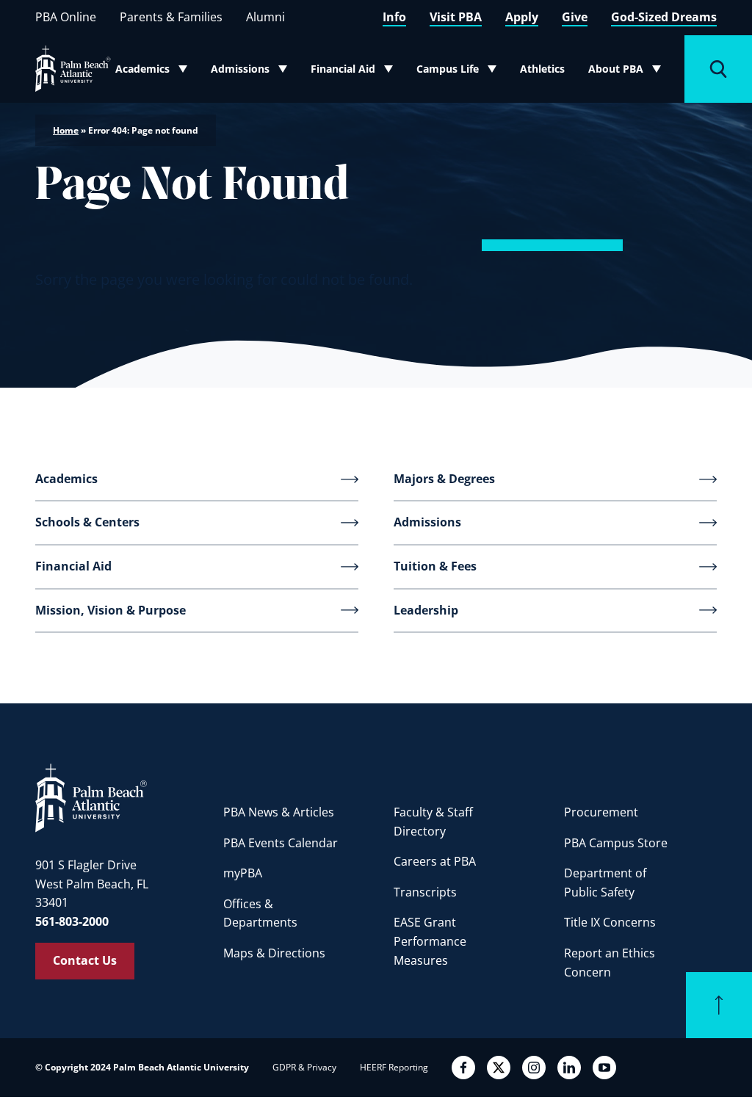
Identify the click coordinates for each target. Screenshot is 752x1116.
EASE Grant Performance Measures (430, 941)
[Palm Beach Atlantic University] (91, 797)
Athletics (542, 69)
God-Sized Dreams (664, 17)
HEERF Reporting (394, 1067)
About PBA (629, 72)
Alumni (265, 17)
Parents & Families (171, 17)
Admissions (252, 72)
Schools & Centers (87, 522)
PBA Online (65, 17)
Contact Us (85, 960)
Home (66, 130)
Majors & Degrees (444, 479)
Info (394, 17)
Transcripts (425, 892)
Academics (155, 72)
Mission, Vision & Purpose (110, 610)
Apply (521, 17)
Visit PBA (456, 17)
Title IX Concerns (610, 922)
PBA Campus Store (616, 843)
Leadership (426, 610)
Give (575, 17)
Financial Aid (352, 72)
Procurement (601, 812)
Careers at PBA (435, 861)
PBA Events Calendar (280, 843)
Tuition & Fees (435, 566)
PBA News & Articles (278, 812)
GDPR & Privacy (304, 1067)
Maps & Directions (274, 953)
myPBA (242, 873)
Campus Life (458, 72)
